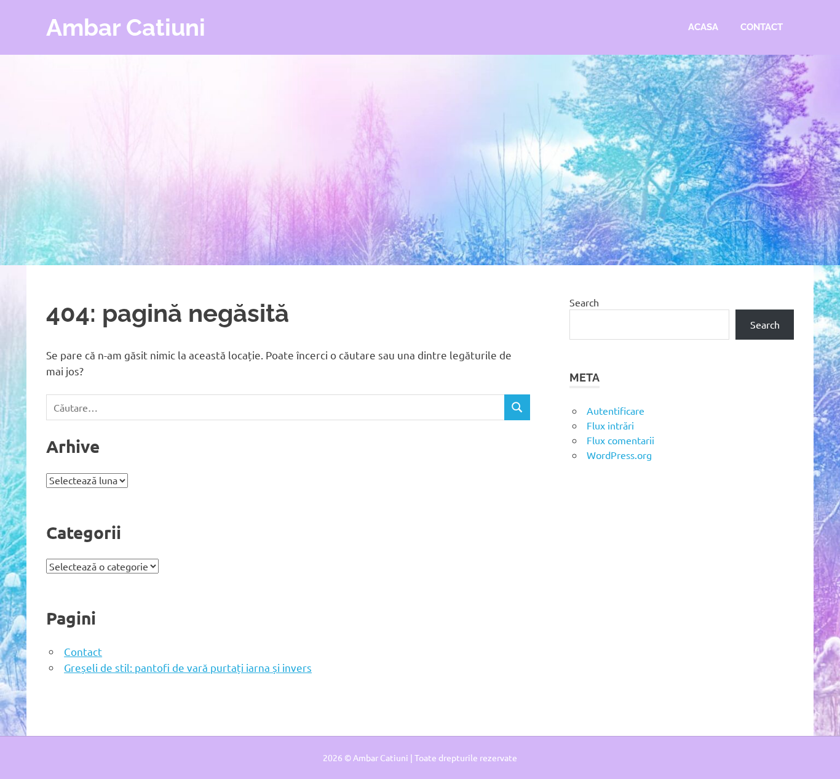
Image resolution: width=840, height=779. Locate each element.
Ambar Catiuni (125, 27)
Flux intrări (610, 425)
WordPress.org (619, 455)
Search (584, 302)
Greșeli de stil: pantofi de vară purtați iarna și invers (188, 667)
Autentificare (615, 410)
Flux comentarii (620, 440)
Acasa (703, 27)
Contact (761, 27)
